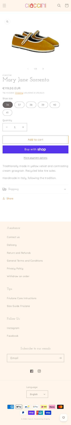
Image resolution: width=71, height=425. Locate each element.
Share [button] (10, 198)
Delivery (12, 244)
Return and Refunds (19, 252)
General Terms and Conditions (25, 260)
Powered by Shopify (42, 419)
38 (31, 104)
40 (54, 104)
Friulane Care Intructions (22, 298)
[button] (4, 5)
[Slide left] (28, 69)
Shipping (19, 93)
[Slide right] (43, 69)
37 (19, 104)
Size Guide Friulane (18, 306)
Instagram (13, 328)
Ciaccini (31, 419)
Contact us (13, 237)
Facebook (12, 335)
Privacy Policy (15, 268)
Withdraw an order (18, 276)
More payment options (35, 157)
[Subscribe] (60, 358)
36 (7, 104)
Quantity (7, 120)
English (34, 394)
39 (43, 104)
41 (7, 112)
